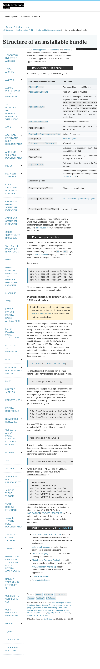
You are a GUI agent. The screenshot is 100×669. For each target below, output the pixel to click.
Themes (31, 598)
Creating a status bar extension (11, 221)
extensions (54, 50)
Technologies (10, 17)
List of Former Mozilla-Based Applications (12, 315)
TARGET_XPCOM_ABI (55, 364)
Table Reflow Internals (11, 507)
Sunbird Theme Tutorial (10, 493)
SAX (7, 461)
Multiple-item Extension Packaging (47, 560)
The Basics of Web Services (11, 538)
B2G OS (9, 166)
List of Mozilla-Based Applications (12, 333)
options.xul (36, 164)
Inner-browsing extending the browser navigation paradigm (11, 276)
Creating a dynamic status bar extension (11, 205)
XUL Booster (12, 640)
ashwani (68, 602)
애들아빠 (50, 613)
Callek (29, 615)
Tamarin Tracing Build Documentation (14, 522)
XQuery (9, 632)
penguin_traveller (33, 608)
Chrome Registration (41, 576)
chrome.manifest (39, 122)
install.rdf (36, 87)
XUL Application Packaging (44, 567)
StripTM (37, 613)
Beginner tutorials (10, 175)
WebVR (9, 624)
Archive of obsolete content (17, 27)
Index (8, 260)
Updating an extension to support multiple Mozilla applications (12, 564)
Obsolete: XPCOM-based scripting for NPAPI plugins (10, 437)
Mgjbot (66, 610)
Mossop (30, 610)
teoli (53, 602)
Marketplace (12, 400)
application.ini (39, 92)
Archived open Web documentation (14, 155)
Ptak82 (30, 613)
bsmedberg (52, 608)
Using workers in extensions (11, 613)
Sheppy (52, 605)
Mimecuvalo (60, 605)
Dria (47, 615)
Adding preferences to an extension (12, 92)
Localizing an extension (11, 349)
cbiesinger (38, 610)
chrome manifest (41, 254)
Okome (43, 613)
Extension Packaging (41, 547)
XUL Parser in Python (11, 648)
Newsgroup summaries (12, 420)
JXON (8, 301)
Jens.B (67, 613)
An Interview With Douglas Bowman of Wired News (11, 112)
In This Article (82, 49)
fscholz (68, 605)
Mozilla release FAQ (12, 409)
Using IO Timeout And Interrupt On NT (12, 583)
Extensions (48, 594)
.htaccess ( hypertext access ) (11, 58)
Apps (8, 127)
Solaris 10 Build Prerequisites (13, 479)
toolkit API (65, 528)
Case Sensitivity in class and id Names (12, 189)
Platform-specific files (41, 313)
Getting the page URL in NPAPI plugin (12, 249)
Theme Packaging (40, 554)
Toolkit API (40, 598)
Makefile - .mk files (10, 390)
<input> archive (9, 70)
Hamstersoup (57, 610)
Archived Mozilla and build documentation (45, 30)
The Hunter (62, 608)
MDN (5, 30)
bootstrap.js (37, 107)
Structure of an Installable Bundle (46, 534)
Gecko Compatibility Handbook (12, 235)
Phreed (44, 608)
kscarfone (31, 605)
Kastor (38, 605)
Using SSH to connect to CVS (12, 599)
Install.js (10, 293)
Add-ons (39, 594)
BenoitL (36, 615)
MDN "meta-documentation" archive (14, 370)
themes (67, 50)
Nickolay (45, 605)
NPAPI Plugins (69, 139)
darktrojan (60, 602)
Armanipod (47, 610)
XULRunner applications (38, 50)
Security (10, 468)
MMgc (8, 381)
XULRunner (50, 598)
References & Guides (29, 17)
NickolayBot (59, 613)
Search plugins (60, 594)
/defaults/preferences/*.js (44, 134)
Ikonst (42, 615)
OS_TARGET (36, 364)
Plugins (9, 453)
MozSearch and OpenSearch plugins (79, 199)
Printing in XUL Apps (41, 580)
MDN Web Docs (13, 6)
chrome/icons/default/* (43, 143)
